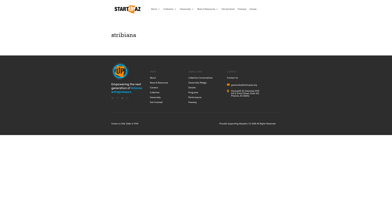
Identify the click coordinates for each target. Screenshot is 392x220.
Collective (168, 9)
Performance (194, 97)
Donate (253, 9)
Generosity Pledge (197, 83)
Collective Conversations (200, 78)
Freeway (242, 9)
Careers (154, 88)
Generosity (185, 9)
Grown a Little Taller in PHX (124, 123)
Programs (193, 93)
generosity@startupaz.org (244, 84)
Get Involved (228, 9)
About (154, 9)
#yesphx (243, 123)
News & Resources (206, 9)
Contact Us (232, 78)
